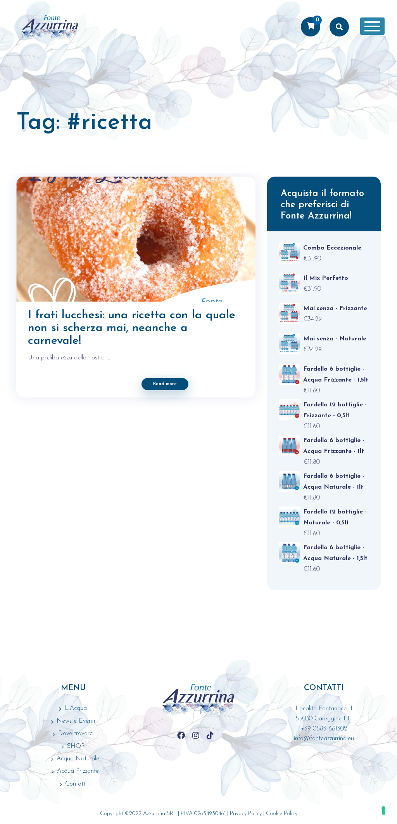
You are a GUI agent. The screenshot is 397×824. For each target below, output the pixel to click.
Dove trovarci (75, 733)
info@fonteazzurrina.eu (324, 739)
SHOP (76, 746)
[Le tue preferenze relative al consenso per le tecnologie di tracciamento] (383, 810)
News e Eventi (76, 721)
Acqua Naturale (78, 759)
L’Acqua (76, 708)
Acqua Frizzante (78, 771)
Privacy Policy (246, 814)
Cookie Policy (281, 814)
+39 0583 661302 (324, 729)
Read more (165, 384)
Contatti (75, 784)
